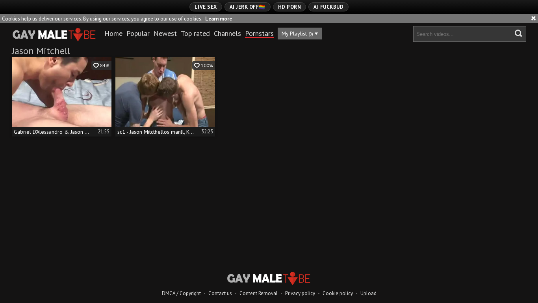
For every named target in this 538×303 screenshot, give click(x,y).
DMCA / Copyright (181, 293)
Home (113, 33)
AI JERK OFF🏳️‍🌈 (247, 7)
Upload (368, 293)
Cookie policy (338, 293)
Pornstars (259, 33)
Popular (138, 33)
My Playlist (297, 33)
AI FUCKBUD (328, 7)
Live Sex (206, 7)
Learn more (218, 18)
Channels (227, 33)
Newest (165, 33)
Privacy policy (300, 293)
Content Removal (258, 293)
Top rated (195, 33)
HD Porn (289, 7)
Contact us (220, 293)
